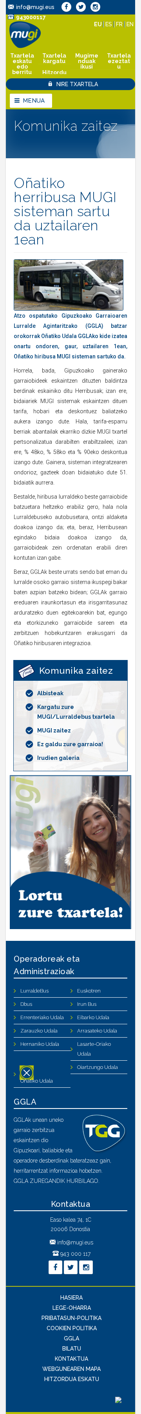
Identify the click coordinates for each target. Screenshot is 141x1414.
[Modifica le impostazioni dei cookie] (118, 1401)
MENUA (34, 100)
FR (120, 24)
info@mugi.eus (35, 7)
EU (98, 24)
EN (130, 24)
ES (109, 24)
